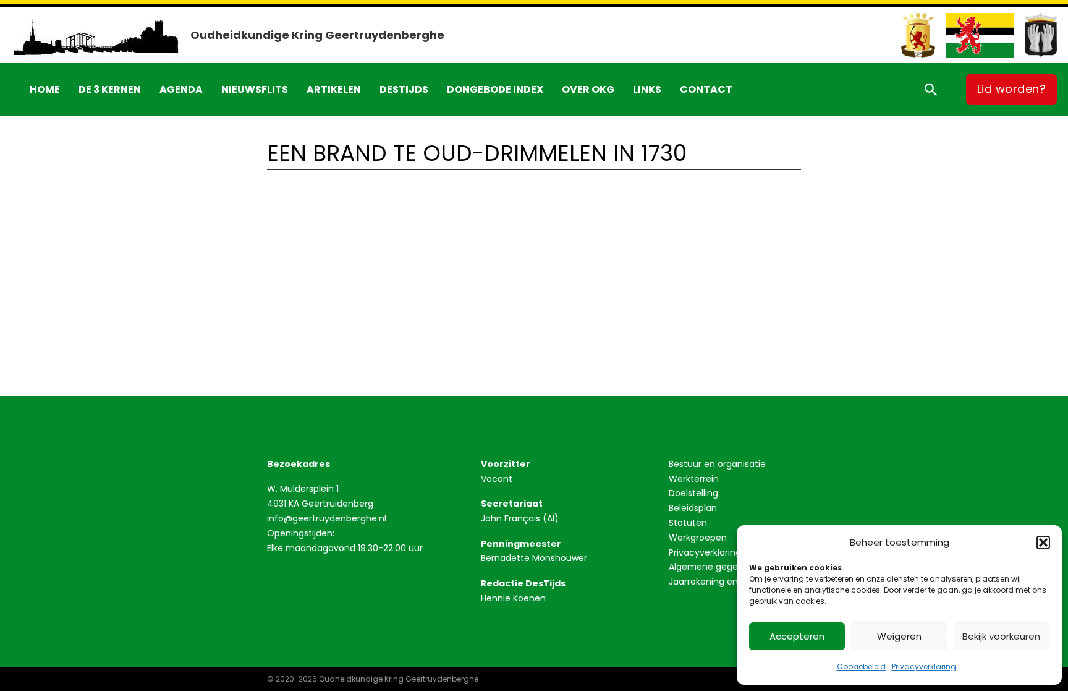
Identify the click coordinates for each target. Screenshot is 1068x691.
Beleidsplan (693, 508)
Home (45, 89)
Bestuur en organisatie (717, 464)
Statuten (688, 523)
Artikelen (334, 89)
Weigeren (899, 636)
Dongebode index (495, 89)
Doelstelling (693, 493)
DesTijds (403, 89)
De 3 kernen (109, 89)
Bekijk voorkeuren (1001, 636)
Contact (706, 89)
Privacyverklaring (924, 666)
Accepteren (796, 636)
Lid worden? (1011, 89)
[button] (1043, 542)
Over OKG (588, 89)
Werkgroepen (698, 537)
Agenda (181, 89)
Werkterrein (694, 479)
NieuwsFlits (254, 89)
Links (647, 89)
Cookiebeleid (861, 666)
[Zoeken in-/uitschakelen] (930, 89)
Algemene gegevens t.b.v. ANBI (735, 566)
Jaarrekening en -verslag (722, 581)
